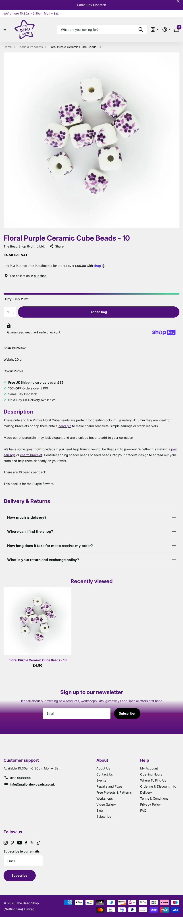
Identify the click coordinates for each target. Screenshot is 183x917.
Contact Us (104, 774)
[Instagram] (6, 843)
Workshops (104, 798)
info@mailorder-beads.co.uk (32, 784)
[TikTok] (38, 843)
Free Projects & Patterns (114, 792)
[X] (32, 842)
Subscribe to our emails (22, 851)
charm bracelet (31, 455)
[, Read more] (154, 30)
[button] (14, 308)
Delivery (146, 792)
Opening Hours (151, 774)
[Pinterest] (12, 843)
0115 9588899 (20, 778)
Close (178, 1)
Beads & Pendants (30, 47)
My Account (149, 768)
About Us (103, 768)
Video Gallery (106, 804)
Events (101, 780)
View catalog (7, 29)
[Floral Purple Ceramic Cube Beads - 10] (37, 621)
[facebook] (26, 842)
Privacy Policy (150, 804)
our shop (40, 276)
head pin (64, 426)
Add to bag (98, 312)
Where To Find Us (153, 780)
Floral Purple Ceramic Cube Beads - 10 (38, 660)
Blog (99, 810)
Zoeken (141, 30)
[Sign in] (166, 30)
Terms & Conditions (154, 798)
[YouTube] (19, 842)
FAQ (143, 810)
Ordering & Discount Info (158, 786)
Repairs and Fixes (109, 786)
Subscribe (127, 713)
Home (8, 47)
